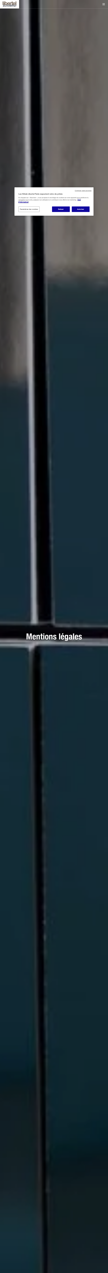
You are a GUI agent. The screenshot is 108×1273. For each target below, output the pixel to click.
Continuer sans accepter (83, 190)
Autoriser (80, 209)
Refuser (61, 209)
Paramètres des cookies (29, 209)
